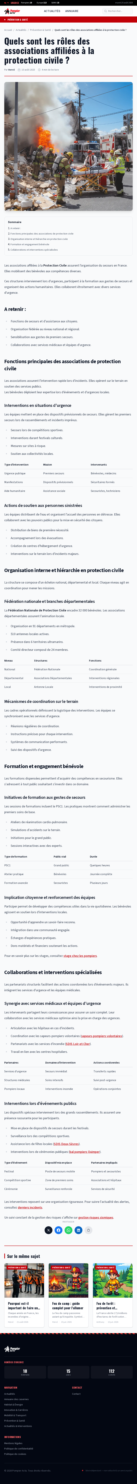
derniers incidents (30, 1207)
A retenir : (16, 228)
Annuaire (71, 11)
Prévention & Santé (17, 19)
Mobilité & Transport (15, 1415)
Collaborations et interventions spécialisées (34, 250)
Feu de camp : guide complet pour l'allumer (67, 1305)
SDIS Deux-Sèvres (66, 1144)
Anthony (100, 1322)
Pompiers (26, 2)
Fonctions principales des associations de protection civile (42, 234)
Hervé (11, 70)
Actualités (52, 11)
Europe (42, 2)
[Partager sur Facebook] (58, 1230)
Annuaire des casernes (16, 1399)
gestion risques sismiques (95, 1217)
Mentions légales (13, 1443)
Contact (76, 1394)
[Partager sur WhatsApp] (68, 1230)
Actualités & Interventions (18, 1426)
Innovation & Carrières (16, 1410)
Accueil (8, 30)
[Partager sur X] (48, 1230)
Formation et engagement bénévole (30, 244)
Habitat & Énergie (13, 1404)
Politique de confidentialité (18, 1449)
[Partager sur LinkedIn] (78, 1230)
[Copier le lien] (88, 1230)
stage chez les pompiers (80, 956)
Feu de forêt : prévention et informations (106, 1308)
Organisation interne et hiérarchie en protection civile (39, 239)
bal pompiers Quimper (85, 1152)
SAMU (55, 2)
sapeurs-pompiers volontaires (101, 1036)
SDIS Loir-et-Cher (78, 1044)
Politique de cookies (15, 1454)
